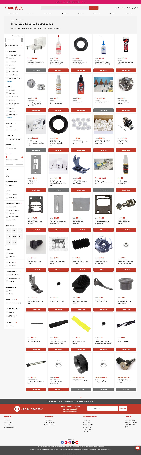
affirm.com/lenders (79, 449)
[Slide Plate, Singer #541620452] (81, 213)
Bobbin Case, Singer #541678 (123, 103)
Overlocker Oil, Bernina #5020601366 (124, 182)
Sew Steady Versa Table (102, 102)
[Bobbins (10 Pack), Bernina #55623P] (81, 133)
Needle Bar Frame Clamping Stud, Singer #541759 (58, 342)
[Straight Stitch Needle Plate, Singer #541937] (59, 213)
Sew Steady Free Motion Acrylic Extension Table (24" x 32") (58, 183)
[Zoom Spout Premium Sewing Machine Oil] (59, 53)
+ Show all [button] (9, 81)
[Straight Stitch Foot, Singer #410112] (36, 292)
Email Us (127, 426)
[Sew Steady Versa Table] (103, 93)
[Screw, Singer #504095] (59, 292)
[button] (132, 8)
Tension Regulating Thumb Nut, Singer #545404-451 (125, 262)
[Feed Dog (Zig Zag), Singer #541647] (36, 213)
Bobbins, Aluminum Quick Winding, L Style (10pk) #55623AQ (35, 103)
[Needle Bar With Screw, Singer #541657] (59, 372)
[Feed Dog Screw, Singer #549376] (36, 252)
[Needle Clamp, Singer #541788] (126, 213)
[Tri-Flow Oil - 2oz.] (81, 93)
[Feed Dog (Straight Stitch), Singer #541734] (103, 213)
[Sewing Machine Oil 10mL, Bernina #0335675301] (59, 93)
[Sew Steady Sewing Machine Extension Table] (36, 53)
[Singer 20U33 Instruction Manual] (59, 252)
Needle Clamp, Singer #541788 (124, 222)
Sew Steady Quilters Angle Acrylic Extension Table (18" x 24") (36, 143)
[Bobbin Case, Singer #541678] (126, 93)
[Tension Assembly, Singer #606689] (126, 133)
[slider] (6, 157)
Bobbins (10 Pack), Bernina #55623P (80, 143)
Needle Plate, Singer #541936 (33, 182)
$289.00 (15, 159)
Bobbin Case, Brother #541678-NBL (101, 262)
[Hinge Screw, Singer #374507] (103, 372)
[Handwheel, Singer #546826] (81, 372)
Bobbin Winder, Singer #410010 (124, 382)
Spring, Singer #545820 (124, 341)
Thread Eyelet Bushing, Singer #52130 (124, 302)
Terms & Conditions (10, 427)
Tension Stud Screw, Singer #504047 (81, 262)
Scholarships (8, 425)
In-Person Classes (49, 422)
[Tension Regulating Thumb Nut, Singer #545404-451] (126, 252)
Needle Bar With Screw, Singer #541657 (57, 382)
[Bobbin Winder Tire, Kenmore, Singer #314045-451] (59, 133)
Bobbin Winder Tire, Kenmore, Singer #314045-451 (58, 143)
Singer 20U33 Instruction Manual (57, 262)
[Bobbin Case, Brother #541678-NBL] (103, 252)
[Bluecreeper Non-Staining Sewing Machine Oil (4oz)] (103, 53)
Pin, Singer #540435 (34, 341)
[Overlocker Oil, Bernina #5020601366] (126, 173)
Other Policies (87, 432)
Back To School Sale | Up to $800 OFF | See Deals (70, 2)
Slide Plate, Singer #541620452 (78, 222)
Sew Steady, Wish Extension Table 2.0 (103, 182)
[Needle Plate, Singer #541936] (36, 173)
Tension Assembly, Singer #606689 (125, 143)
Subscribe (123, 408)
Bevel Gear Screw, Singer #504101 (80, 302)
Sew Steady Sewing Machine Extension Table (36, 63)
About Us (6, 420)
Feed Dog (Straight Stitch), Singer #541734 (102, 222)
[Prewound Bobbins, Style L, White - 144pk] (103, 133)
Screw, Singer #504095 (57, 301)
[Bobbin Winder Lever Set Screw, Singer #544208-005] (103, 332)
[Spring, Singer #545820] (126, 332)
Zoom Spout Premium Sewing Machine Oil (56, 63)
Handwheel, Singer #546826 (81, 381)
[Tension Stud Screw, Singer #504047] (81, 252)
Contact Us (86, 420)
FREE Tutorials (48, 420)
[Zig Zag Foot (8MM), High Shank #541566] (81, 173)
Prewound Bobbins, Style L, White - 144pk (103, 143)
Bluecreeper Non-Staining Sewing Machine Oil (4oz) (102, 63)
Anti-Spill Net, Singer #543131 (79, 342)
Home (12, 19)
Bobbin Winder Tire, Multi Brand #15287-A (80, 63)
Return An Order (88, 425)
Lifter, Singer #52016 (101, 301)
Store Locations (8, 422)
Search (94, 8)
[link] (13, 55)
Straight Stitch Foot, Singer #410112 (35, 302)
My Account (86, 422)
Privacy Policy (87, 427)
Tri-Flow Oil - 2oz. (78, 102)
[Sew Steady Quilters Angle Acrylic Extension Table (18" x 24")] (36, 133)
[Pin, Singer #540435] (36, 332)
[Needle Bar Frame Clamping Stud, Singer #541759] (59, 332)
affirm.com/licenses (84, 450)
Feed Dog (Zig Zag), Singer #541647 (35, 222)
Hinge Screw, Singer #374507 (101, 382)
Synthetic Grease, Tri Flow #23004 (125, 63)
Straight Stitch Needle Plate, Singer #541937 (58, 222)
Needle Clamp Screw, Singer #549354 (36, 382)
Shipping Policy (87, 429)
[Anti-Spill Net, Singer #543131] (81, 332)
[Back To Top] (138, 452)
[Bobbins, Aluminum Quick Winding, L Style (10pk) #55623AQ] (36, 93)
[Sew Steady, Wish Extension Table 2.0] (103, 173)
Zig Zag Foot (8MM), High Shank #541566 (80, 182)
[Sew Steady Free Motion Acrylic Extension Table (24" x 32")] (59, 173)
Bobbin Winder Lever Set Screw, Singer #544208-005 (103, 342)
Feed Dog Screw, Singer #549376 (35, 262)
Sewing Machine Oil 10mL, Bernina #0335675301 (57, 103)
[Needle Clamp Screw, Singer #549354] (36, 372)
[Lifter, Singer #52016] (103, 292)
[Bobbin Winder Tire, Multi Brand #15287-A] (81, 53)
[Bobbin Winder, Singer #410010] (126, 372)
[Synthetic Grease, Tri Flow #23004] (126, 53)
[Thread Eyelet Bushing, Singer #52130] (126, 292)
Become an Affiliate (49, 425)
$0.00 (10, 159)
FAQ (126, 428)
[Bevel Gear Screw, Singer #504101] (81, 292)
